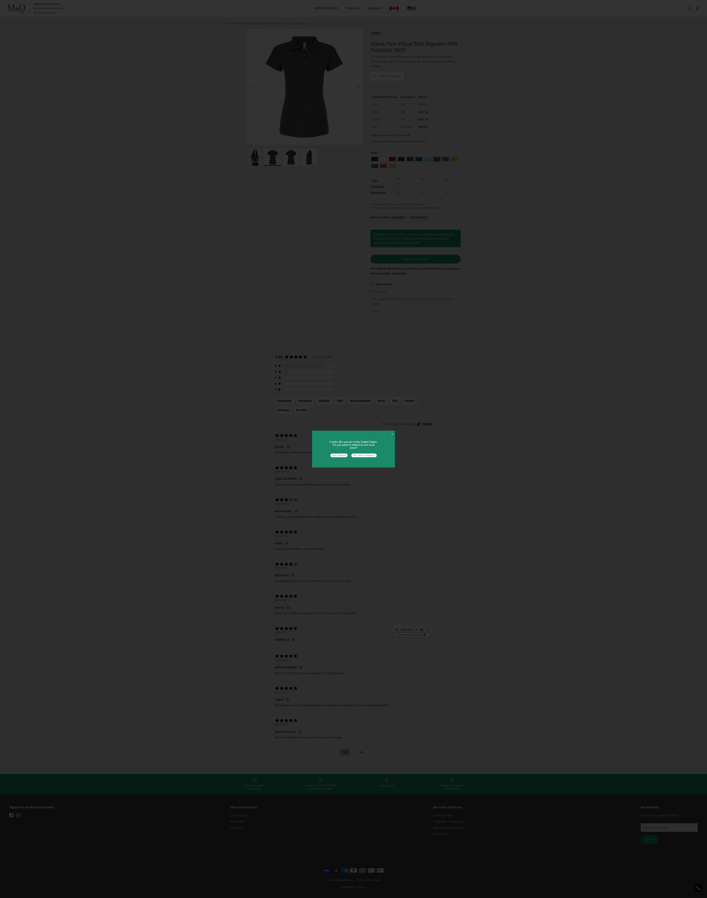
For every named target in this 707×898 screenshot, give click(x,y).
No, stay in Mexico (364, 455)
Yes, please (339, 455)
